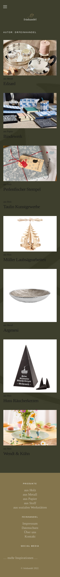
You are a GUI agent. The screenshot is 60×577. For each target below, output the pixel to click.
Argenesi (10, 330)
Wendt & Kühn (16, 453)
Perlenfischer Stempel (22, 189)
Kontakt (30, 536)
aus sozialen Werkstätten (30, 507)
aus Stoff (30, 503)
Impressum (30, 523)
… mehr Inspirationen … (20, 558)
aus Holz (7, 184)
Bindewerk (12, 136)
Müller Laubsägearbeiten (24, 259)
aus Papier (8, 131)
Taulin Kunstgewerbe (21, 206)
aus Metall (8, 78)
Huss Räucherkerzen (20, 400)
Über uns (30, 532)
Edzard (9, 83)
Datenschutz (30, 528)
